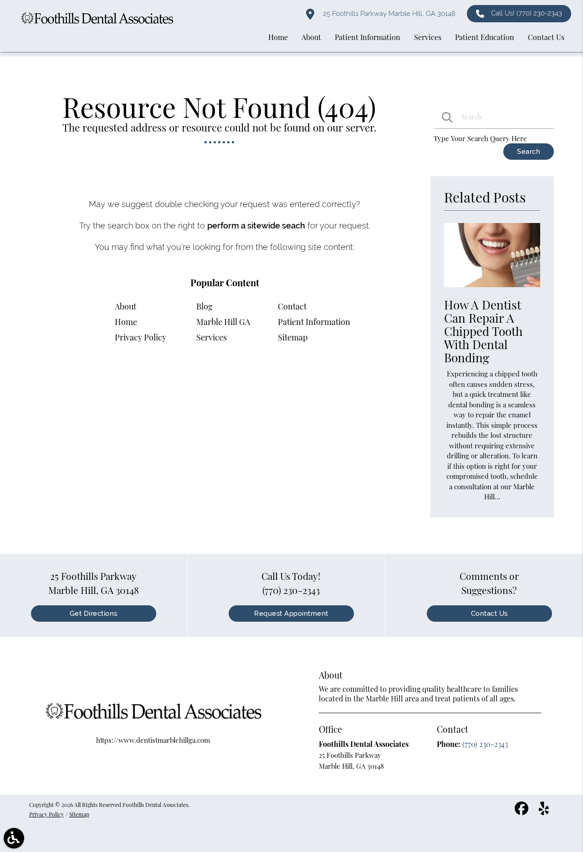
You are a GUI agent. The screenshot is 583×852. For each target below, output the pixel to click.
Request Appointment (291, 613)
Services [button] (427, 37)
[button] (14, 838)
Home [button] (278, 37)
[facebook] (522, 811)
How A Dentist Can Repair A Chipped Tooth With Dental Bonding (483, 331)
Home (126, 321)
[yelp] (544, 811)
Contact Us (489, 613)
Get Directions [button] (94, 613)
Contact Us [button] (546, 37)
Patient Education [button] (484, 37)
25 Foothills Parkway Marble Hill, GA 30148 (388, 14)
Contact (292, 306)
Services (211, 337)
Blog (204, 306)
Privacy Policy (140, 337)
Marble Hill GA (223, 321)
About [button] (311, 37)
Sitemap (292, 337)
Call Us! (526, 13)
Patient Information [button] (367, 37)
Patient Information (314, 321)
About (125, 306)
